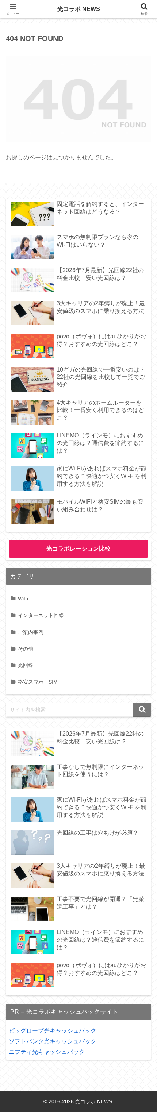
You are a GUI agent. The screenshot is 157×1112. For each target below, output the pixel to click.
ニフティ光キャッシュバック (47, 1052)
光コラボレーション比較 (78, 548)
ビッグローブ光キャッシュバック (52, 1031)
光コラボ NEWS (78, 9)
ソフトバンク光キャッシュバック (52, 1041)
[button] (142, 710)
